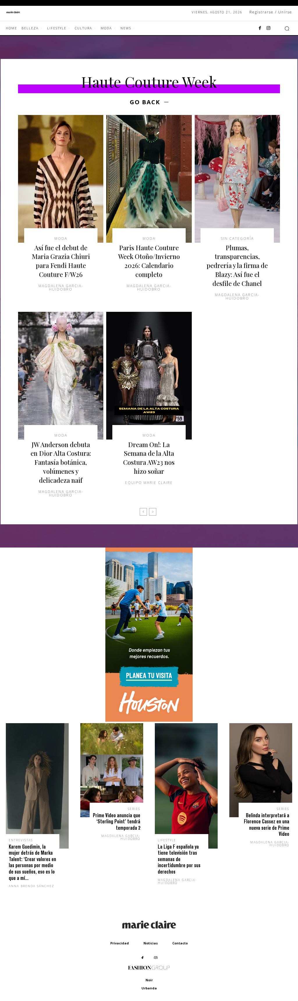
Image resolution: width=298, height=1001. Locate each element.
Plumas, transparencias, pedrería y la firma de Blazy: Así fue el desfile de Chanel (237, 265)
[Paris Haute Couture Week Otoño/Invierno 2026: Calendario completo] (148, 179)
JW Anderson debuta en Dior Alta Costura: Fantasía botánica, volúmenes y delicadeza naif (61, 462)
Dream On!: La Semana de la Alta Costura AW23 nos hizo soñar (149, 458)
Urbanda (149, 988)
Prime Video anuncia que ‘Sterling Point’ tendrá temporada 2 (116, 821)
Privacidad (119, 943)
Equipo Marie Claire (149, 482)
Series (134, 808)
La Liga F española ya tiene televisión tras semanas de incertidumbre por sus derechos (179, 859)
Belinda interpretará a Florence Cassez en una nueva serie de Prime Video (266, 825)
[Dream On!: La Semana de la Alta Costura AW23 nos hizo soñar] (148, 376)
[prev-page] (143, 512)
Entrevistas (21, 840)
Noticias (150, 943)
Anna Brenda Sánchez (31, 886)
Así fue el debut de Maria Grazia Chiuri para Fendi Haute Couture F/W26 (61, 261)
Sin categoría (237, 238)
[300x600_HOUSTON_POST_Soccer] (149, 720)
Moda (60, 238)
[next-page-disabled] (152, 512)
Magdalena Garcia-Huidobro (60, 287)
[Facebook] (260, 28)
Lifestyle (167, 840)
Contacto (180, 943)
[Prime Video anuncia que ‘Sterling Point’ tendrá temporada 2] (111, 770)
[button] (287, 28)
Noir (149, 980)
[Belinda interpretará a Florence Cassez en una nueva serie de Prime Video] (260, 770)
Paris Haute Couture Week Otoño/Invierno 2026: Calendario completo (149, 261)
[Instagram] (268, 28)
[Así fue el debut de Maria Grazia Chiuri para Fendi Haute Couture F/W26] (60, 179)
